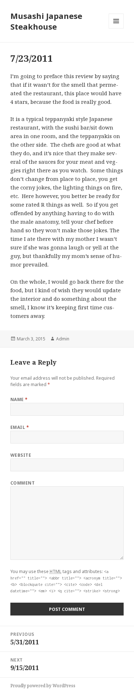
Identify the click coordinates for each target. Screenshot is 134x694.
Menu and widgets (116, 28)
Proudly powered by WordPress (42, 686)
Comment (22, 483)
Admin (62, 339)
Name (19, 399)
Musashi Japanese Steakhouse (46, 21)
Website (20, 455)
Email (19, 427)
